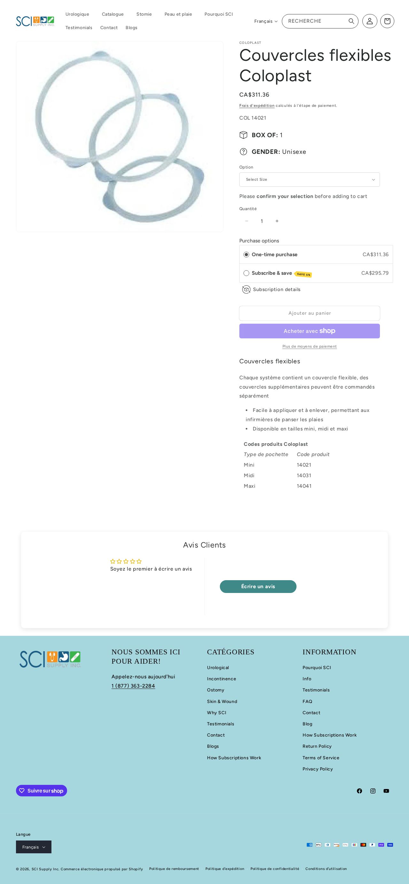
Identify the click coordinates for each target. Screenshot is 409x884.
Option (246, 167)
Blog (307, 724)
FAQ (308, 701)
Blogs (213, 746)
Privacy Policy (318, 769)
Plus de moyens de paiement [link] (309, 346)
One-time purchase (274, 254)
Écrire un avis (258, 586)
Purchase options (259, 241)
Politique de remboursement (174, 869)
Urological (218, 667)
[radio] (246, 254)
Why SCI (216, 712)
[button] (80, 14)
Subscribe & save (281, 273)
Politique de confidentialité (275, 869)
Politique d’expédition (224, 869)
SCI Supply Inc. (46, 869)
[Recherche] (351, 21)
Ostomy (216, 690)
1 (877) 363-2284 (133, 686)
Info (307, 679)
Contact (216, 735)
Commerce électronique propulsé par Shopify (102, 869)
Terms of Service (321, 758)
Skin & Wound (222, 701)
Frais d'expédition (257, 105)
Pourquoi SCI (317, 667)
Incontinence (221, 679)
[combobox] (320, 21)
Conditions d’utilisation (326, 869)
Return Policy (317, 746)
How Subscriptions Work (234, 758)
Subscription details (277, 289)
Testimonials (220, 724)
